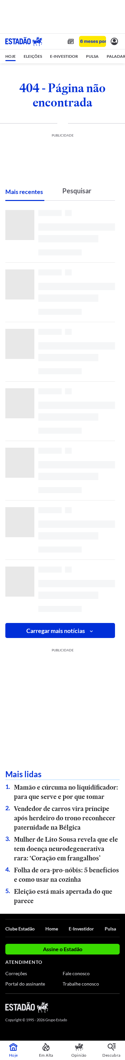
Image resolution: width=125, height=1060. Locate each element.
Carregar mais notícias (55, 630)
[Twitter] (92, 1007)
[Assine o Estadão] (92, 41)
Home (51, 928)
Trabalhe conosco (81, 984)
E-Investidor (81, 928)
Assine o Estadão (62, 949)
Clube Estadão (20, 928)
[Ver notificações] (114, 41)
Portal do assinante (25, 984)
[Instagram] (105, 1007)
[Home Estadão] (23, 41)
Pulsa (110, 928)
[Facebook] (80, 1007)
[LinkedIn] (116, 1007)
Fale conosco (76, 973)
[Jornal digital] (70, 41)
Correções (16, 973)
